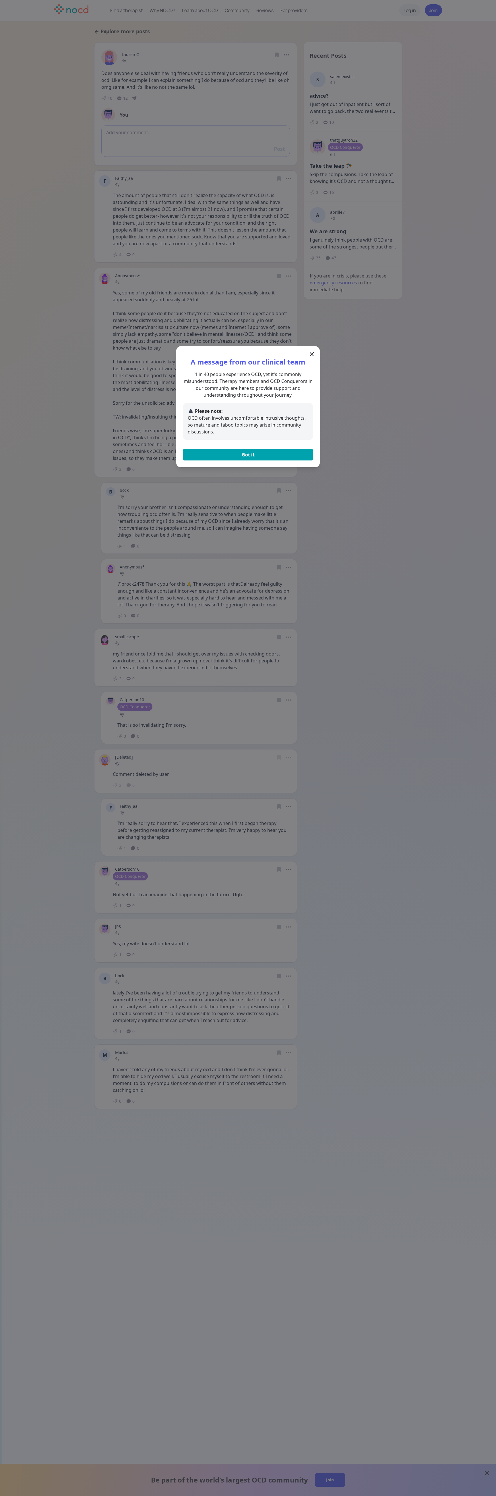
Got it (248, 455)
